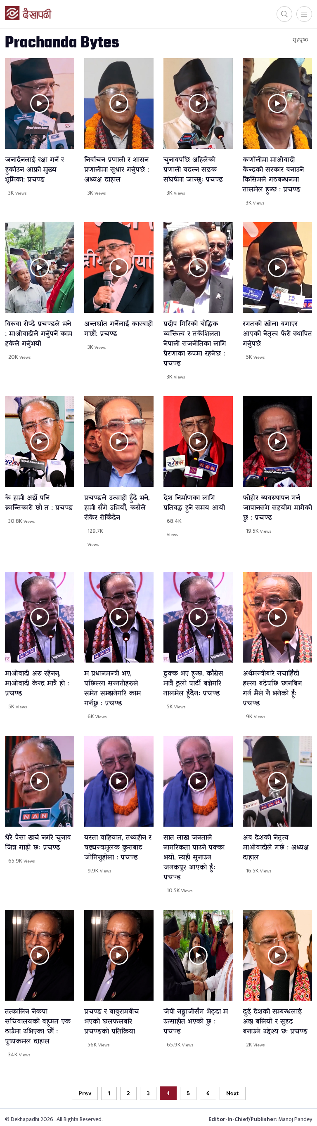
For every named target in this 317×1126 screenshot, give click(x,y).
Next (232, 1093)
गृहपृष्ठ (300, 40)
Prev (84, 1093)
